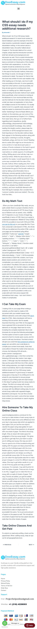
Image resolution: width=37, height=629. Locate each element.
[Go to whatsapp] (4, 623)
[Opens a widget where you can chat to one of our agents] (29, 625)
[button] (18, 8)
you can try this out (8, 224)
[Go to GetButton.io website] (5, 627)
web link (21, 234)
